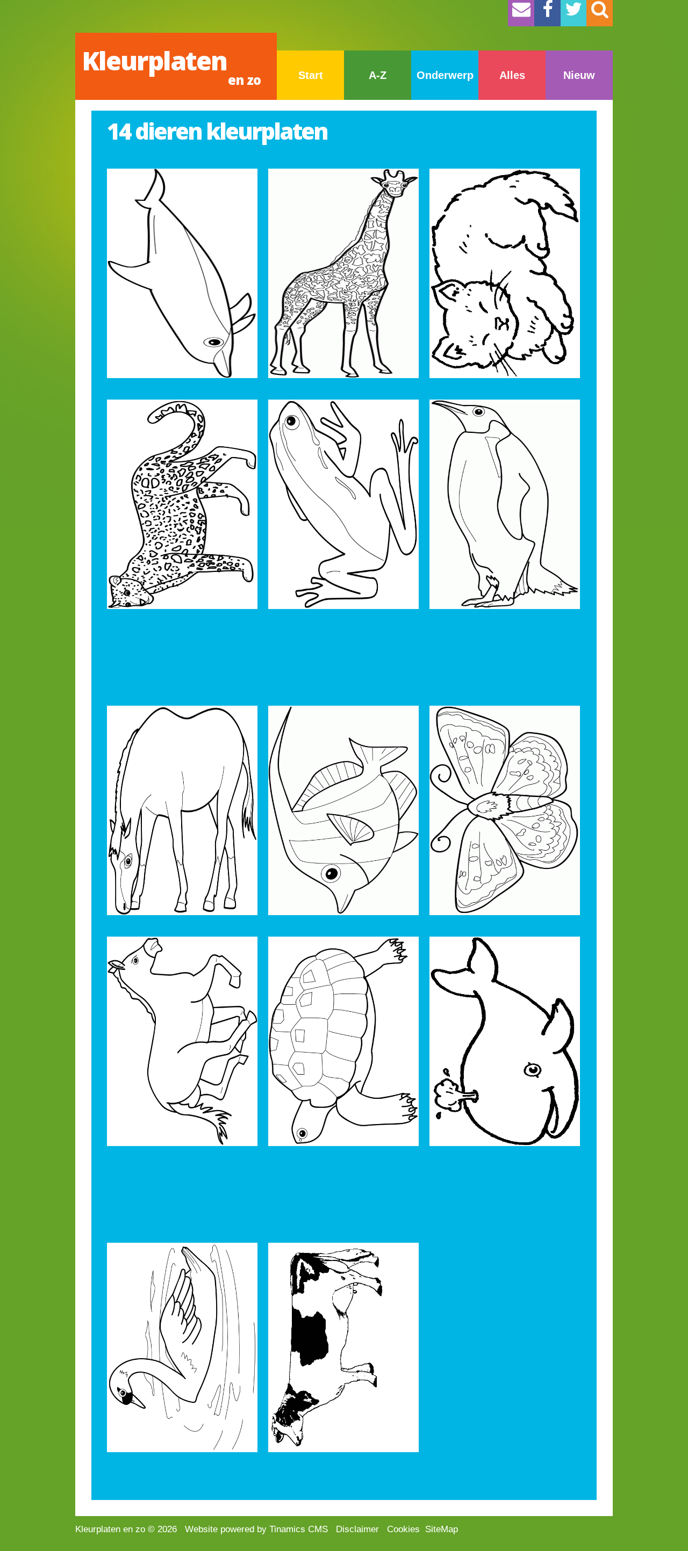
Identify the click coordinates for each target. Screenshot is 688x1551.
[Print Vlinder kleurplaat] (504, 810)
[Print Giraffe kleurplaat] (343, 273)
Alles (512, 75)
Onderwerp (445, 75)
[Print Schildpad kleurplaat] (343, 1041)
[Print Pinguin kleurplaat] (504, 504)
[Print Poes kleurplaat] (504, 273)
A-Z (377, 75)
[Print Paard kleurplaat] (182, 810)
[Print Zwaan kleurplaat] (182, 1347)
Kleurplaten (171, 66)
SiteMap (441, 1529)
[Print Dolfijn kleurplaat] (182, 273)
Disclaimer (357, 1529)
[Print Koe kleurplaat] (343, 1347)
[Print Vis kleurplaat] (343, 810)
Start (310, 75)
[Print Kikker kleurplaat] (343, 504)
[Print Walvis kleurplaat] (504, 1041)
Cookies (403, 1529)
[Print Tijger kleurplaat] (182, 504)
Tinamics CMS (298, 1529)
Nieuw (579, 75)
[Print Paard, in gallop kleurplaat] (182, 1041)
